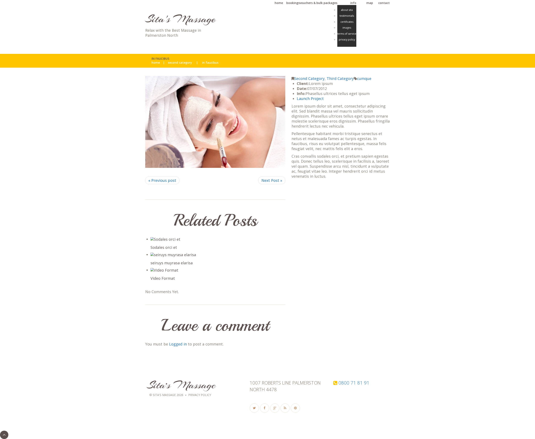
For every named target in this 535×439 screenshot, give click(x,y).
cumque (364, 78)
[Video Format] (217, 270)
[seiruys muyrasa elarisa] (217, 254)
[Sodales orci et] (217, 239)
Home (156, 63)
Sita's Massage (180, 19)
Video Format (162, 278)
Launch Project (310, 98)
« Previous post (162, 180)
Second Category (180, 63)
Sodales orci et (163, 247)
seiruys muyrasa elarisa (171, 262)
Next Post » (271, 180)
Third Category (340, 78)
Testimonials (347, 15)
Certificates (346, 21)
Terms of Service (346, 33)
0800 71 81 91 (354, 383)
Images (347, 27)
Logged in (178, 344)
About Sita (347, 10)
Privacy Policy (347, 39)
